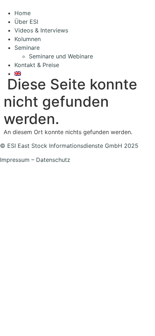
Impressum (15, 159)
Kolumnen (27, 39)
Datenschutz (53, 159)
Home (22, 13)
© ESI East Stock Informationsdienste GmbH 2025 (69, 145)
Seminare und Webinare (61, 56)
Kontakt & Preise (36, 64)
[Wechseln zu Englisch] (84, 73)
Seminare (27, 47)
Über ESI (26, 21)
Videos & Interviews (41, 30)
